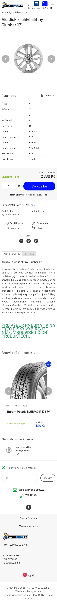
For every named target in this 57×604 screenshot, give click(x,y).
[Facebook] (28, 507)
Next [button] (51, 59)
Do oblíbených (16, 223)
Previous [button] (6, 59)
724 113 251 (31, 495)
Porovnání (50, 95)
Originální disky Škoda (17, 12)
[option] (28, 59)
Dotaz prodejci (43, 223)
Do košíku (39, 186)
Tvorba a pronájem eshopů (17, 594)
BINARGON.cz (39, 594)
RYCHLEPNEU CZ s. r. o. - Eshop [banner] (12, 5)
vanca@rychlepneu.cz (31, 489)
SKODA (15, 214)
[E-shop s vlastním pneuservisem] (2, 12)
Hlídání (40, 228)
